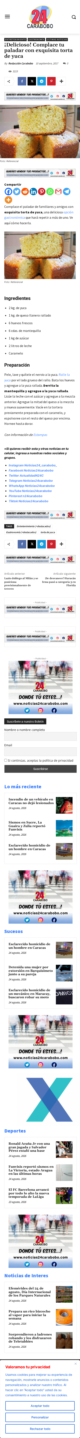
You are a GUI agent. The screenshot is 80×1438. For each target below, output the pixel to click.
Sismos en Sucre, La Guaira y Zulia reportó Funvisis (27, 826)
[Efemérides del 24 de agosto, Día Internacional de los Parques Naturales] (64, 1294)
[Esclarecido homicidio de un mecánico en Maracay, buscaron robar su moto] (64, 996)
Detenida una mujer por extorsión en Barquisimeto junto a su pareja (31, 970)
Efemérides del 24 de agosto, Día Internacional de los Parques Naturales (30, 1292)
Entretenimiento (15, 39)
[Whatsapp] (50, 191)
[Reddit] (25, 191)
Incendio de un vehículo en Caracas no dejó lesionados (31, 801)
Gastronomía (36, 39)
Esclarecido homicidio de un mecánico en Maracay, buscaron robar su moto (29, 993)
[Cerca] (75, 1363)
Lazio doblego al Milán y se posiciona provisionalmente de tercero (21, 583)
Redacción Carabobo (20, 63)
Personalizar (40, 1417)
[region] (40, 1399)
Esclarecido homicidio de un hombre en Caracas (29, 847)
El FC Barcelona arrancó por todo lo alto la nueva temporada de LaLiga (29, 1193)
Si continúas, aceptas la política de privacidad (40, 760)
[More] (61, 81)
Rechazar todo (40, 1429)
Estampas (40, 435)
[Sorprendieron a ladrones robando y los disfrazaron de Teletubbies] (64, 1340)
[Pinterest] (51, 81)
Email (8, 745)
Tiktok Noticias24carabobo (28, 501)
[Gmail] (58, 191)
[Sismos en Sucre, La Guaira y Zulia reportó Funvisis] (64, 828)
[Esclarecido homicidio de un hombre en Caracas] (64, 851)
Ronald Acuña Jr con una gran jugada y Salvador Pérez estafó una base (29, 1147)
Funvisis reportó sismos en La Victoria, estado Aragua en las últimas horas (31, 1170)
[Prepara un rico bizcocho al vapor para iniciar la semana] (64, 1317)
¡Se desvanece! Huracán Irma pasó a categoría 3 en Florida (59, 582)
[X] (32, 81)
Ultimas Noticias (57, 39)
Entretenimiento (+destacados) (34, 526)
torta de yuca (48, 532)
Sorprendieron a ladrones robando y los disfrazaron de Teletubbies (30, 1338)
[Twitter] (16, 191)
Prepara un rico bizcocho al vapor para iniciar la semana (29, 1315)
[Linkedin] (33, 191)
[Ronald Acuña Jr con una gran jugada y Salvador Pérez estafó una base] (64, 1149)
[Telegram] (41, 81)
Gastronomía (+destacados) (21, 532)
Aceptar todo (40, 1406)
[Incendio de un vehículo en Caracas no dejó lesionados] (64, 805)
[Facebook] (22, 81)
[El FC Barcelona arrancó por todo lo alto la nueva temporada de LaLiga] (64, 1195)
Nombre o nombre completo (24, 730)
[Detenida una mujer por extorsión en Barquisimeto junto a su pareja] (64, 973)
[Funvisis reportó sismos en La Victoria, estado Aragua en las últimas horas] (64, 1172)
